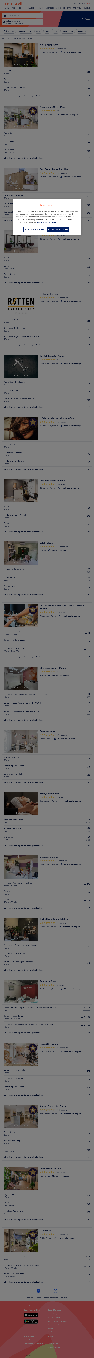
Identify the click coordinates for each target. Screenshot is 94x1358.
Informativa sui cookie (46, 222)
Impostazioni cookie (34, 229)
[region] (47, 217)
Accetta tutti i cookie (58, 229)
